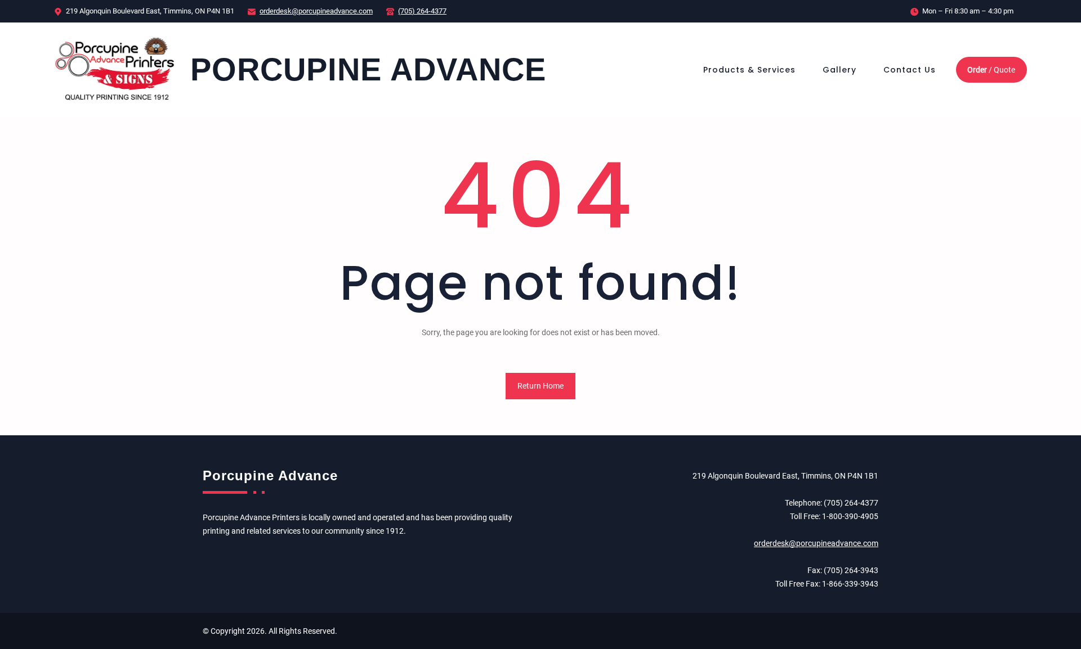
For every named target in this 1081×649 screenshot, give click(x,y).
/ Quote (991, 69)
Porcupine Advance (368, 69)
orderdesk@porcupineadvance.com (316, 11)
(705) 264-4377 (422, 11)
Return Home (540, 385)
